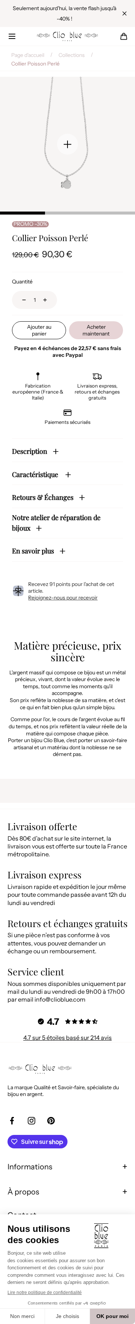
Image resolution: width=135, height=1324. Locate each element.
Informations (30, 1166)
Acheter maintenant (96, 330)
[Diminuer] (19, 300)
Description (29, 451)
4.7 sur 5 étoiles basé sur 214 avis (67, 1037)
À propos (23, 1191)
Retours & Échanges (43, 497)
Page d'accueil (27, 55)
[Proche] (125, 13)
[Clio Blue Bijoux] (67, 36)
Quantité (22, 281)
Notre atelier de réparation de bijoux (56, 523)
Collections (71, 55)
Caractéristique (36, 474)
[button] (12, 36)
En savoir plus (33, 550)
